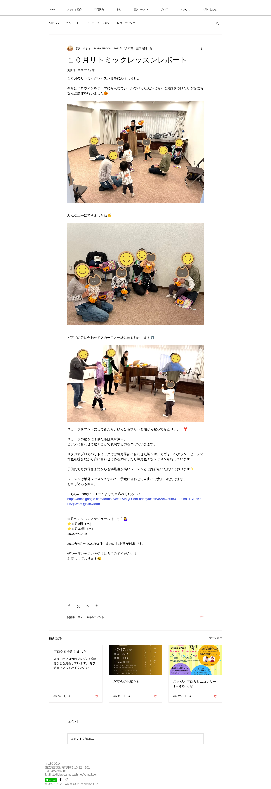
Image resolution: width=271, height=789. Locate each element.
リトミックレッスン (98, 23)
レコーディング (126, 23)
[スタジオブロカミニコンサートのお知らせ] (195, 660)
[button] (217, 23)
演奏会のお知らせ (126, 681)
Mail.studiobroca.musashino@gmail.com (71, 774)
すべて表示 (215, 637)
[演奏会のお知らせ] (135, 660)
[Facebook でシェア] (69, 606)
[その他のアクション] (201, 48)
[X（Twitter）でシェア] (78, 606)
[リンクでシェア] (96, 606)
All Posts (54, 23)
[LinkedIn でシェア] (87, 606)
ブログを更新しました (70, 651)
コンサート (72, 23)
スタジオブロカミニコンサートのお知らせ (194, 684)
